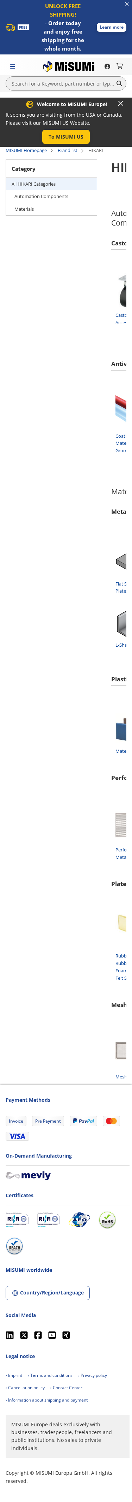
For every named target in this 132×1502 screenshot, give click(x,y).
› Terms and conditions (50, 1375)
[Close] (120, 103)
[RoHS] (107, 1220)
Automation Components (41, 196)
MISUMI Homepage (26, 150)
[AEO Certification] (79, 1220)
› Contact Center (66, 1388)
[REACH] (14, 1246)
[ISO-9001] (17, 1220)
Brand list (67, 150)
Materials (24, 209)
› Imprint (14, 1375)
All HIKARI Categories (34, 184)
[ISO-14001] (48, 1220)
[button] (111, 27)
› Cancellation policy (25, 1388)
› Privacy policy (92, 1375)
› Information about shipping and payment (47, 1400)
